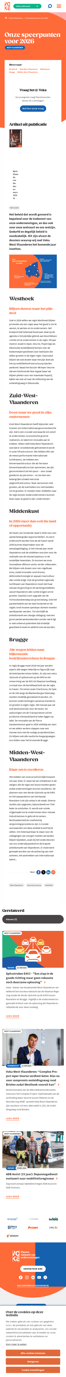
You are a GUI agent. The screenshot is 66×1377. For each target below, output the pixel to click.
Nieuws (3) (11, 919)
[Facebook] (38, 872)
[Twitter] (43, 872)
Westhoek (13, 69)
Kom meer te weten (16, 1344)
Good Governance (34, 885)
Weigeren (33, 1361)
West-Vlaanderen (16, 885)
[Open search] (51, 6)
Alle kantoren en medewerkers (33, 1285)
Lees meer (12, 1016)
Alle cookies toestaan (33, 1353)
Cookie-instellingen (33, 1369)
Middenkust (45, 69)
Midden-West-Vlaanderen (27, 72)
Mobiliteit (49, 885)
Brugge (12, 72)
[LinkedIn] (48, 872)
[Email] (53, 872)
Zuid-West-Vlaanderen (29, 69)
